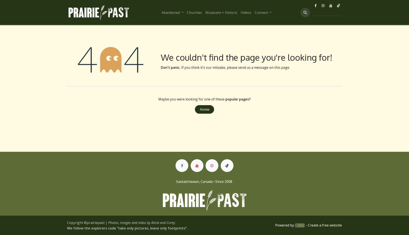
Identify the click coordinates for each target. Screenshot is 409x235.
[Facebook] (315, 5)
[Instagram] (323, 5)
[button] (305, 12)
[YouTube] (330, 5)
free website (332, 225)
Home (204, 109)
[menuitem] (172, 12)
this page (281, 67)
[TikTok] (338, 5)
